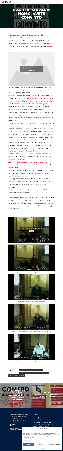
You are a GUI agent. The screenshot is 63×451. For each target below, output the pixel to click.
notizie (43, 22)
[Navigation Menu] (60, 2)
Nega (40, 444)
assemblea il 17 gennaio (46, 203)
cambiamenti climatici (31, 370)
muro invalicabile (26, 104)
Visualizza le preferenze (54, 444)
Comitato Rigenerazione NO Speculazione (23, 197)
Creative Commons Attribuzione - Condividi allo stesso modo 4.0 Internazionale (19, 428)
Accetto (31, 70)
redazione (22, 22)
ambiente (21, 370)
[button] (60, 428)
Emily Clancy (34, 373)
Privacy (42, 448)
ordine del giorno (14, 90)
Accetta (29, 444)
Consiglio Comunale (24, 373)
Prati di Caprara (13, 375)
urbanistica (21, 375)
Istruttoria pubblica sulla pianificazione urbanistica (27, 38)
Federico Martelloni (43, 373)
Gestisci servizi (27, 440)
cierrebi (40, 370)
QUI (48, 46)
